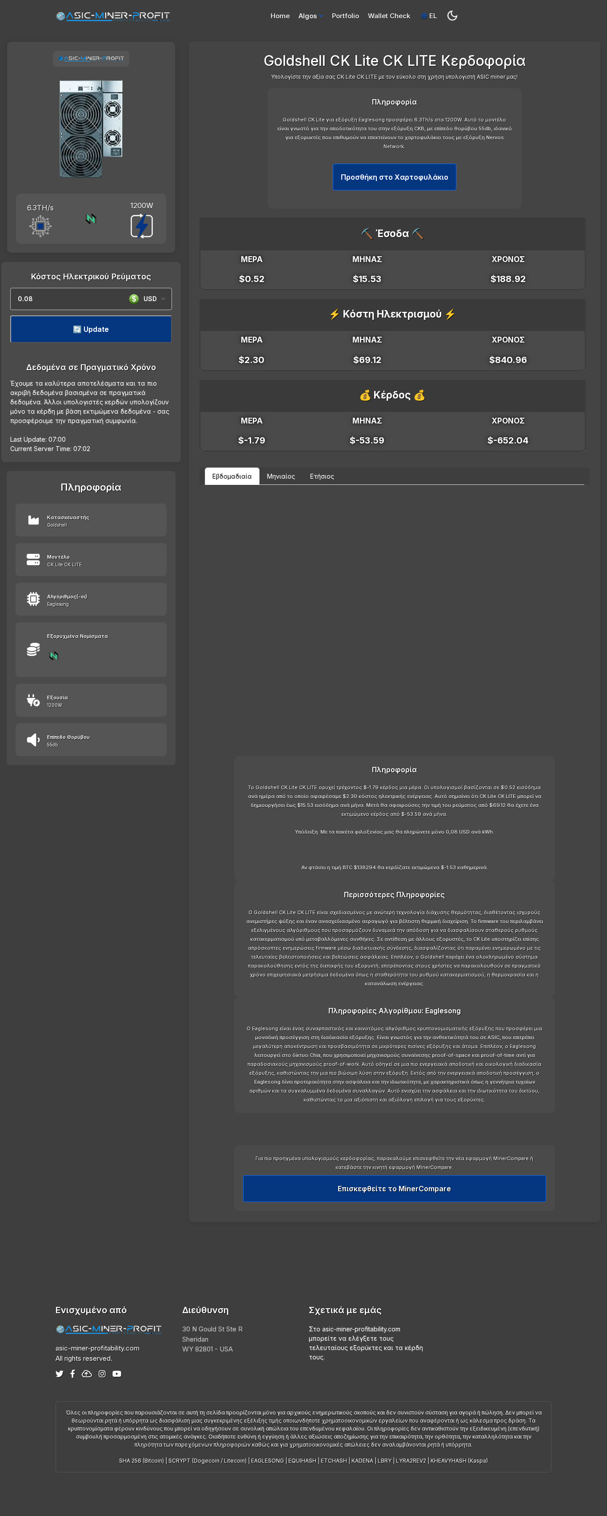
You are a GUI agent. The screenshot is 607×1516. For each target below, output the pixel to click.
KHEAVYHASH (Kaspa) (459, 1460)
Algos (308, 16)
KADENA (362, 1460)
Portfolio (345, 16)
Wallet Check (389, 16)
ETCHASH (334, 1460)
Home (280, 16)
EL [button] (432, 16)
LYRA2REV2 (411, 1460)
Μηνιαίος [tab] (281, 476)
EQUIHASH (302, 1460)
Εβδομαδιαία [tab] (232, 476)
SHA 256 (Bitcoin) (141, 1460)
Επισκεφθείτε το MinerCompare (394, 1188)
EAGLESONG (267, 1460)
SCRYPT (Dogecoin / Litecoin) (207, 1460)
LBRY (384, 1460)
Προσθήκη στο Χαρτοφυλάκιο (394, 177)
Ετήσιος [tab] (322, 476)
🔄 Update (91, 329)
